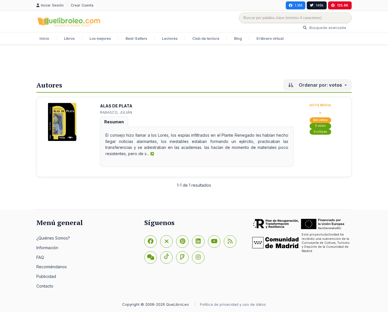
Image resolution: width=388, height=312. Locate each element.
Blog (238, 38)
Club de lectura (205, 38)
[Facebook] (150, 241)
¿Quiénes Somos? (53, 238)
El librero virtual (269, 38)
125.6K (343, 5)
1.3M (298, 5)
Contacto (44, 286)
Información (47, 247)
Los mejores (100, 38)
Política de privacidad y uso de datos (233, 304)
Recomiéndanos (51, 266)
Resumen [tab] (114, 121)
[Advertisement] (194, 63)
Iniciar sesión (53, 5)
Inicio (44, 38)
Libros (69, 38)
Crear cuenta (82, 5)
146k (320, 5)
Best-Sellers (136, 38)
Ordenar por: (320, 85)
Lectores (170, 38)
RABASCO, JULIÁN (116, 112)
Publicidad (46, 276)
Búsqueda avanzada (327, 27)
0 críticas (320, 132)
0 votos (320, 126)
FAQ (40, 257)
